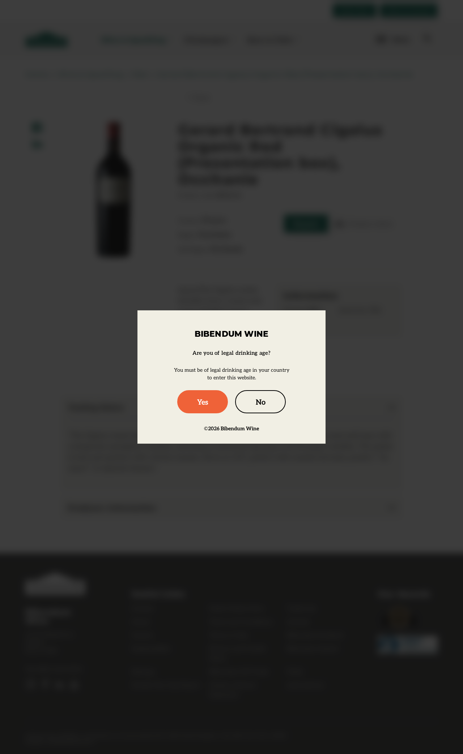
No (261, 401)
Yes (202, 401)
